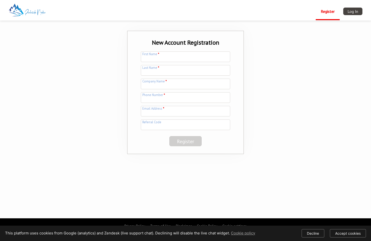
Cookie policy (243, 233)
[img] (28, 9)
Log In (353, 11)
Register (328, 11)
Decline (313, 233)
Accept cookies (348, 233)
